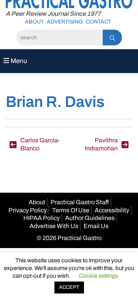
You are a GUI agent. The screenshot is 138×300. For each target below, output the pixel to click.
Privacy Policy (27, 210)
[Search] (112, 37)
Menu (18, 61)
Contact (98, 22)
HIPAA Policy (41, 218)
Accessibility (112, 210)
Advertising (65, 22)
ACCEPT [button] (69, 287)
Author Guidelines (90, 218)
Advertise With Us (54, 226)
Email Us (96, 226)
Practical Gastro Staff (80, 202)
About (34, 22)
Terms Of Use (70, 210)
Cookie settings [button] (98, 276)
